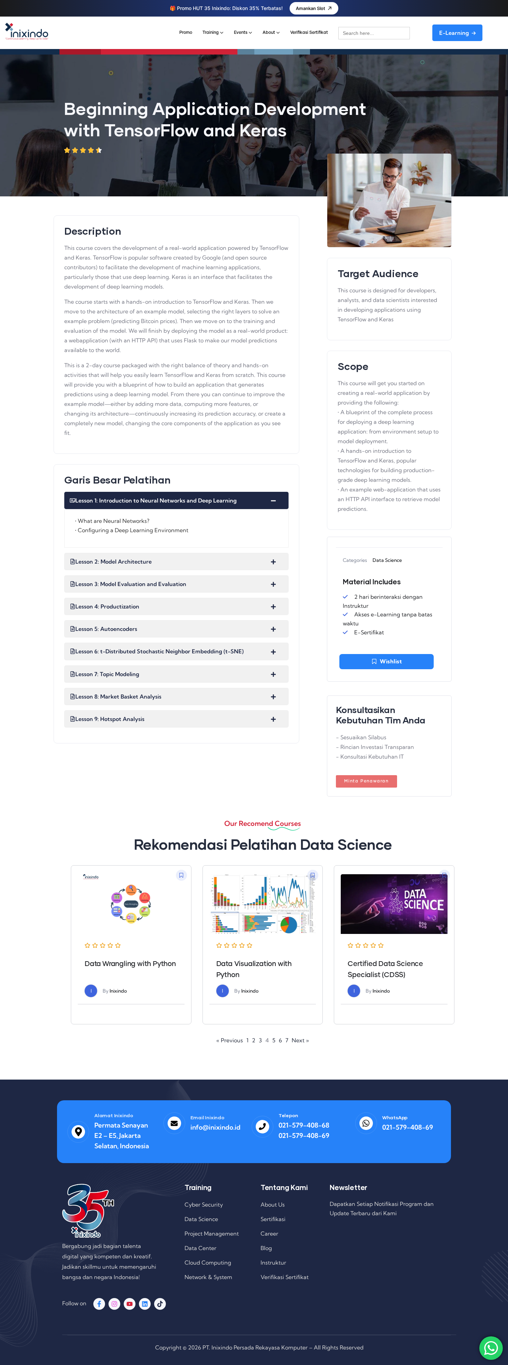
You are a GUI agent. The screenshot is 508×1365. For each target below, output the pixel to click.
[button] (181, 875)
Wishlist (391, 661)
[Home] (26, 31)
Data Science (387, 560)
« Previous (229, 1040)
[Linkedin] (145, 1304)
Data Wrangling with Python (130, 964)
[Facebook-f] (99, 1304)
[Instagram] (114, 1304)
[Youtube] (129, 1304)
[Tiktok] (160, 1304)
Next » (300, 1040)
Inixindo (118, 991)
